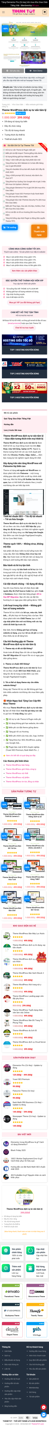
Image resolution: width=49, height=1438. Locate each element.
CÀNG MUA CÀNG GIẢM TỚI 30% (24, 249)
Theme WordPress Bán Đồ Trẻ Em (12, 847)
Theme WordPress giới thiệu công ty (21, 769)
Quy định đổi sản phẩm (38, 1360)
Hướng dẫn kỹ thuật (12, 1379)
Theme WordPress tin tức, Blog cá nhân (22, 781)
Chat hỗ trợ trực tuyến (24, 328)
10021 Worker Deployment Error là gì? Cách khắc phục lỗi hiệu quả (26, 1159)
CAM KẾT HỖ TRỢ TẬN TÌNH (24, 312)
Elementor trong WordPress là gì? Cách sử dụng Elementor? (27, 1143)
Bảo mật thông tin (12, 1364)
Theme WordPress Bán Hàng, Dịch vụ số (35, 815)
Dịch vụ (7, 1356)
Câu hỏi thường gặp (36, 1364)
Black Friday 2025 (18, 1150)
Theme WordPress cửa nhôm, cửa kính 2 (35, 847)
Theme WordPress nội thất (17, 773)
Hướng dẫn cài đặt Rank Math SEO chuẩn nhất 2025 (28, 1168)
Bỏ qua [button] (35, 5)
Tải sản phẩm (34, 1397)
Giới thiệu (8, 1351)
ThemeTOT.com (38, 1424)
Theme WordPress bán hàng (17, 765)
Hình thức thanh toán (37, 1356)
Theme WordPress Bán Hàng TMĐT (35, 878)
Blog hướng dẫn (11, 1406)
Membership (34, 1388)
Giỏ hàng (32, 1392)
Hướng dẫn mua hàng (37, 1351)
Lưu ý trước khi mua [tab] (13, 430)
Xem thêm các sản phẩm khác (24, 271)
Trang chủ (6, 105)
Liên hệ (7, 1369)
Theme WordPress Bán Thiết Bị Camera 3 (12, 815)
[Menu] (3, 12)
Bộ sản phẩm (34, 1383)
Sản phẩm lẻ (34, 1379)
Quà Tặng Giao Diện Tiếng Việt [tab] (17, 419)
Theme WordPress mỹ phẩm (17, 777)
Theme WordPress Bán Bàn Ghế (12, 909)
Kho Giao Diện (17, 105)
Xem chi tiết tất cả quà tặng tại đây (20, 755)
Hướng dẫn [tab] (9, 424)
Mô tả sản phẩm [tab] (11, 413)
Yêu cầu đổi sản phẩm (37, 1369)
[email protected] (14, 323)
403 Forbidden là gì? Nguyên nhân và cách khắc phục (28, 1176)
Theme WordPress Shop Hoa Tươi (12, 878)
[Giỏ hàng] (44, 12)
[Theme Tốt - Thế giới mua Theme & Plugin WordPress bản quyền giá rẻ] (23, 12)
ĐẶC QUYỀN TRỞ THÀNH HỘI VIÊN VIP (24, 280)
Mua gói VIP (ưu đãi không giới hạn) (24, 302)
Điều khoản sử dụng (12, 1360)
